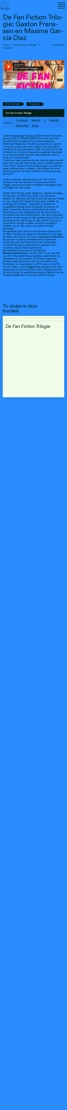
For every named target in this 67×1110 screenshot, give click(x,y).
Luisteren (7, 48)
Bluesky (36, 120)
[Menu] (61, 5)
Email (35, 125)
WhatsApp (22, 125)
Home (6, 45)
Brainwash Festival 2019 (26, 135)
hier (60, 234)
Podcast (34, 104)
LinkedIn (54, 120)
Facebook (22, 120)
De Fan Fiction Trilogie (25, 45)
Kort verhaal (12, 104)
